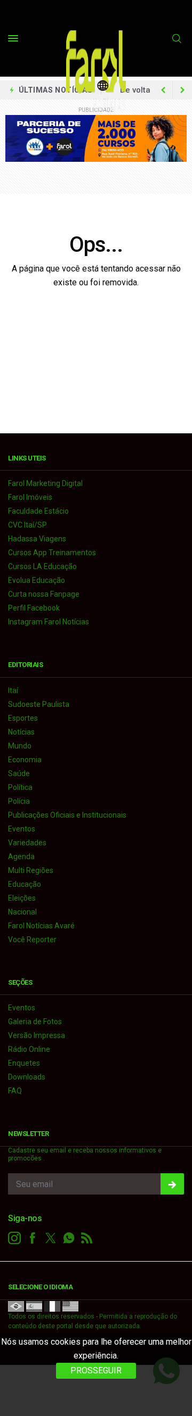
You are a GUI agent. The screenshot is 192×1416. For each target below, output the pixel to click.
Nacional (22, 912)
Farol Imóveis (30, 497)
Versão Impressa (36, 1035)
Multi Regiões (30, 870)
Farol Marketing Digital (45, 483)
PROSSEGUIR (96, 1370)
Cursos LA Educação (42, 566)
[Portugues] (16, 1306)
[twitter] (50, 1238)
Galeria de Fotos (35, 1021)
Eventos (21, 829)
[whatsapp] (68, 1238)
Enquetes (24, 1063)
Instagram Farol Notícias (48, 622)
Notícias (21, 732)
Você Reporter (32, 939)
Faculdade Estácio (38, 511)
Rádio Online (29, 1049)
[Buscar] (178, 39)
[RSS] (87, 1238)
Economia (25, 759)
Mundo (19, 746)
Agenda (21, 856)
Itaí (13, 690)
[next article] (163, 90)
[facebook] (32, 1238)
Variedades (27, 842)
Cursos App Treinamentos (52, 552)
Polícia (19, 801)
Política (20, 787)
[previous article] (182, 90)
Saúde (19, 773)
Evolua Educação (36, 580)
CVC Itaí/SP (27, 525)
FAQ (15, 1090)
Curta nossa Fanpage (43, 594)
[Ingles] (70, 1306)
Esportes (23, 718)
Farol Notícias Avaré (41, 925)
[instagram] (14, 1238)
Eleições (22, 898)
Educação (24, 884)
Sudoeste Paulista (38, 704)
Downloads (26, 1077)
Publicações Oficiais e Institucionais (67, 815)
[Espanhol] (34, 1306)
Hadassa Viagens (37, 538)
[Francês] (52, 1306)
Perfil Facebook (34, 608)
